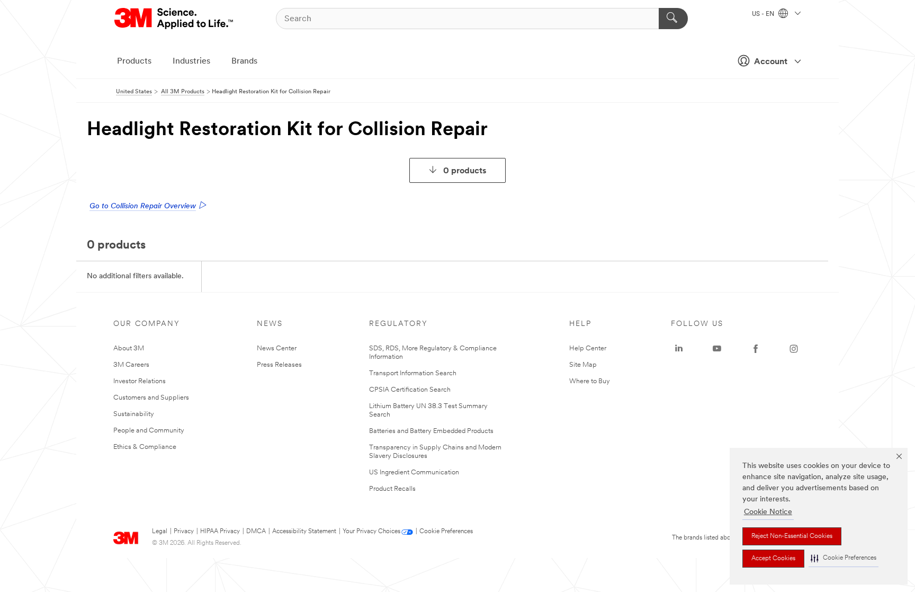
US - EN (764, 14)
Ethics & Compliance (144, 447)
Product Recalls (392, 488)
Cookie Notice (768, 512)
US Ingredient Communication (414, 472)
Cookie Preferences (446, 531)
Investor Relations (139, 381)
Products (134, 61)
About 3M (128, 348)
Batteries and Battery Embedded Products (431, 431)
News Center (277, 348)
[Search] (673, 18)
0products (465, 171)
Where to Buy (589, 381)
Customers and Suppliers (151, 397)
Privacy (184, 531)
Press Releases (279, 364)
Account (771, 62)
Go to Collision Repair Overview (142, 206)
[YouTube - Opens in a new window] (717, 349)
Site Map (583, 364)
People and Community (148, 430)
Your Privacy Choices (371, 531)
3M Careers (131, 364)
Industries (191, 61)
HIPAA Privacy (220, 531)
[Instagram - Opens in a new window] (794, 349)
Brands (244, 61)
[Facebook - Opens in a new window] (756, 349)
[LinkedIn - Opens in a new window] (679, 349)
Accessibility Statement (304, 531)
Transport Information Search (412, 373)
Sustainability (133, 414)
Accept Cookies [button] (773, 558)
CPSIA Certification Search (410, 389)
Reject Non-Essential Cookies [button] (791, 536)
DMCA (256, 531)
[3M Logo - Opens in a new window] (174, 18)
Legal (159, 531)
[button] (843, 558)
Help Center (587, 348)
